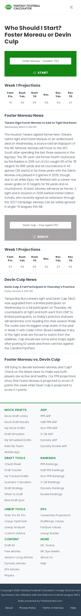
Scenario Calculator (18, 482)
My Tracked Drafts (16, 476)
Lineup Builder (49, 533)
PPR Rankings (49, 464)
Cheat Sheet (13, 464)
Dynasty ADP (48, 440)
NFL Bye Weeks (50, 551)
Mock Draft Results (17, 422)
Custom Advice (15, 533)
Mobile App (12, 452)
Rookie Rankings (51, 494)
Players (9, 575)
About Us (46, 557)
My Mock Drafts (15, 428)
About (9, 608)
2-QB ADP (46, 434)
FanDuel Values (50, 527)
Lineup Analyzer (15, 527)
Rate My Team (14, 446)
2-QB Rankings (50, 482)
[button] (71, 7)
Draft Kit (10, 545)
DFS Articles (12, 569)
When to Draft (14, 494)
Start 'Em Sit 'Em (15, 515)
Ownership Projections (55, 515)
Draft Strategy (14, 488)
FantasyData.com (52, 601)
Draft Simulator (14, 434)
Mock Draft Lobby (16, 416)
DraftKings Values (52, 521)
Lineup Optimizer (16, 521)
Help (43, 563)
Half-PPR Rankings (52, 470)
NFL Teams (47, 545)
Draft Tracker (13, 470)
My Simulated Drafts (18, 440)
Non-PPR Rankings (52, 476)
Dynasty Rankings (52, 488)
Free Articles (13, 551)
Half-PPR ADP (48, 422)
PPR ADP (45, 416)
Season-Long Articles (19, 557)
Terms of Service (53, 608)
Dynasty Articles (15, 563)
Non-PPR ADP (48, 428)
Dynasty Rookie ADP (53, 446)
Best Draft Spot (14, 500)
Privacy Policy (27, 608)
